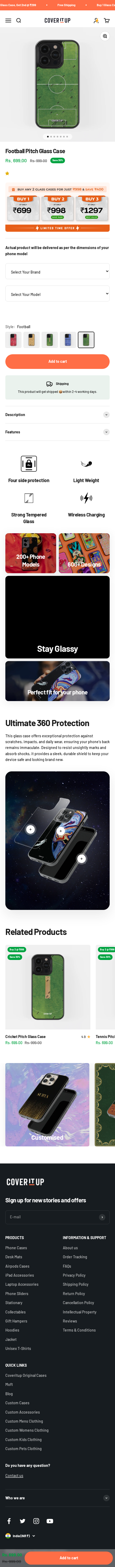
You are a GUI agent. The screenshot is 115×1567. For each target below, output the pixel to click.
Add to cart (57, 361)
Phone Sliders (16, 1293)
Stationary (13, 1302)
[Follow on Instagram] (36, 1521)
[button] (8, 173)
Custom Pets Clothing (23, 1448)
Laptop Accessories (22, 1284)
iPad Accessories (19, 1275)
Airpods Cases (17, 1266)
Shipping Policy (76, 1284)
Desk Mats (13, 1257)
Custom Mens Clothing (24, 1421)
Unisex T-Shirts (18, 1348)
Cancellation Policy (78, 1302)
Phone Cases (16, 1248)
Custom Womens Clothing (27, 1430)
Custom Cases (17, 1403)
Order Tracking (75, 1257)
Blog (9, 1393)
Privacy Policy (74, 1275)
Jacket (11, 1339)
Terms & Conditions (79, 1330)
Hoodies (12, 1330)
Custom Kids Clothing (23, 1439)
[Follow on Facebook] (9, 1521)
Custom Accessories (22, 1412)
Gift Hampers (16, 1321)
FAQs (67, 1266)
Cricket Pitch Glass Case (25, 1036)
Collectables (15, 1312)
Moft (9, 1384)
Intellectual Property (80, 1312)
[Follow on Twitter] (22, 1521)
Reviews (70, 1321)
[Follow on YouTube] (49, 1521)
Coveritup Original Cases (26, 1375)
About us (70, 1248)
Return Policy (74, 1293)
